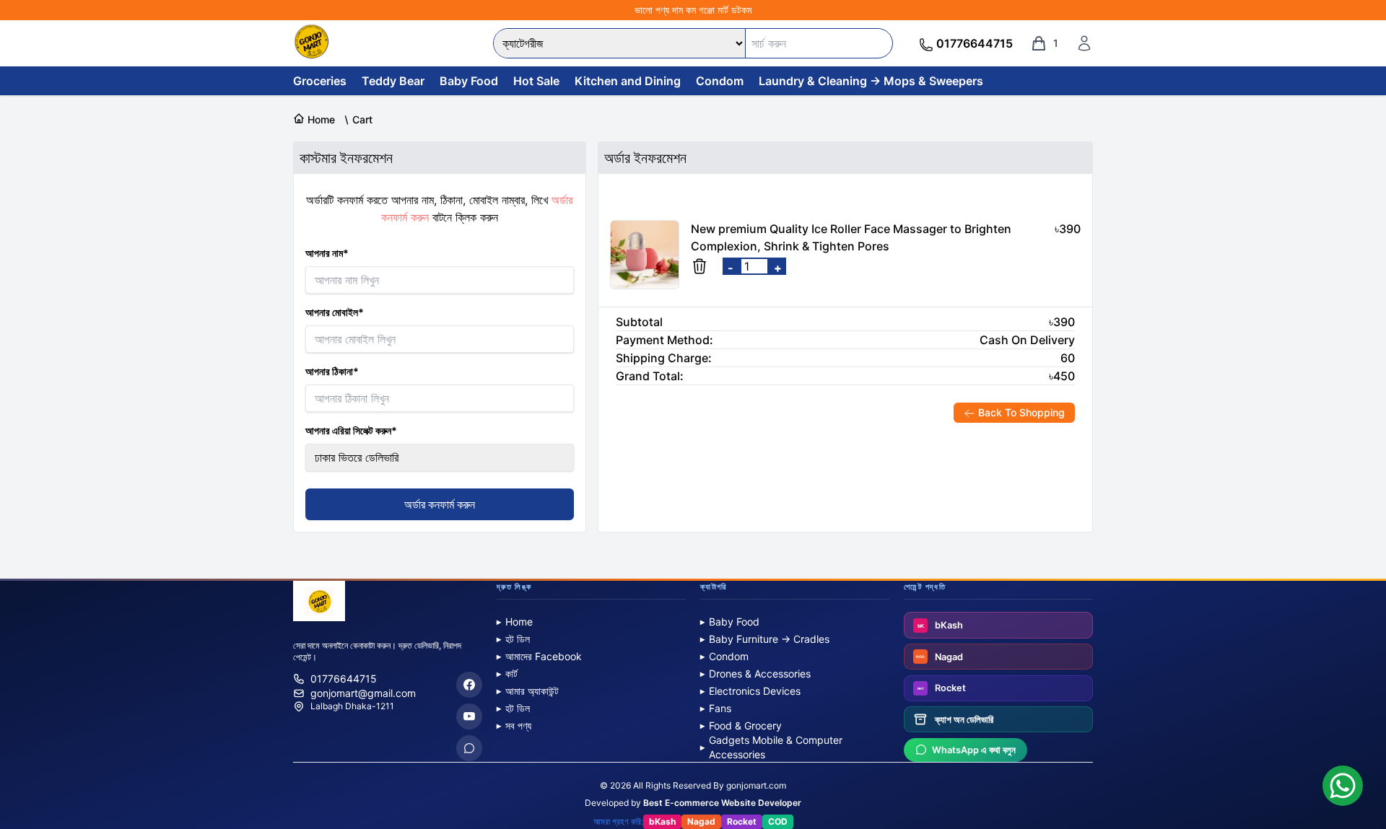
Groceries (319, 81)
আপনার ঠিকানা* (332, 371)
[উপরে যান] (1360, 765)
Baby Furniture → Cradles (764, 639)
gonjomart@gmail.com (363, 693)
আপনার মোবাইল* (334, 312)
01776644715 (343, 678)
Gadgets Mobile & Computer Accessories (771, 747)
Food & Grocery (741, 725)
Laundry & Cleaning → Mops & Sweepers (871, 81)
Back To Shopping (1020, 412)
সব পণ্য (514, 725)
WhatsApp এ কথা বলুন (974, 750)
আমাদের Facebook (539, 656)
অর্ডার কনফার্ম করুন (439, 504)
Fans (715, 708)
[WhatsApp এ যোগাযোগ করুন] (1342, 786)
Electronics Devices (750, 691)
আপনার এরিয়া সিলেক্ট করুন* (351, 430)
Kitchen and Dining (628, 81)
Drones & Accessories (755, 673)
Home (515, 621)
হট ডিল (513, 639)
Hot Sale (536, 81)
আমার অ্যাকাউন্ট (528, 691)
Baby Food (469, 81)
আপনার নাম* (327, 253)
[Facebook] (469, 685)
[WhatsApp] (469, 748)
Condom (720, 81)
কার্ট (507, 673)
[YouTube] (469, 716)
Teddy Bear (393, 81)
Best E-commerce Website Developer (722, 802)
